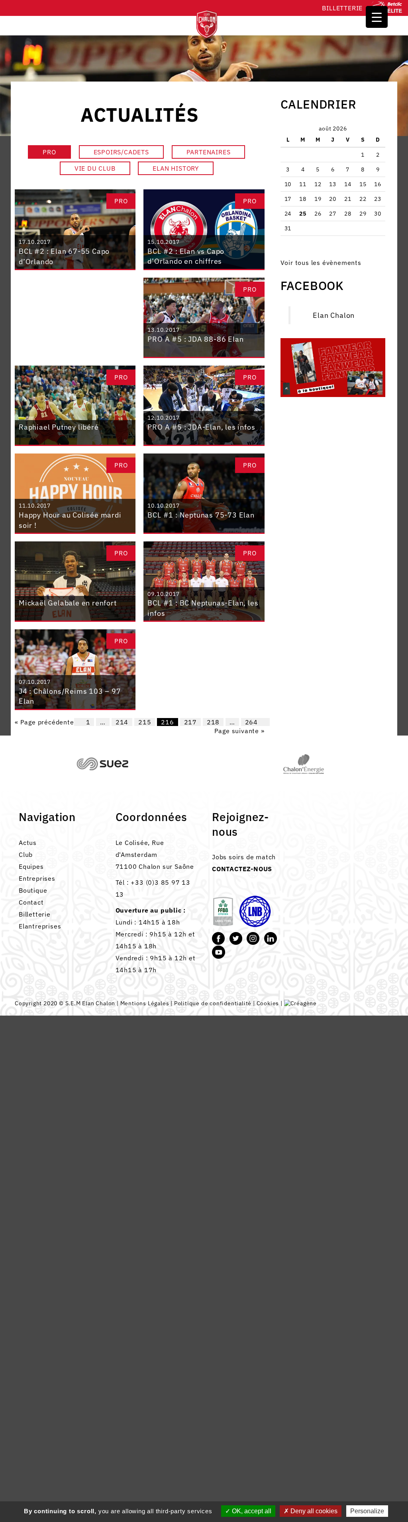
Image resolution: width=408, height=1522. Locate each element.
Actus (28, 843)
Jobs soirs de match (244, 857)
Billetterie (342, 8)
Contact (31, 902)
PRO (49, 152)
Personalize (367, 1511)
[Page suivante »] (266, 722)
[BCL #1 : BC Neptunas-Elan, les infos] (203, 581)
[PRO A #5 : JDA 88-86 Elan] (203, 317)
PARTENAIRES (208, 152)
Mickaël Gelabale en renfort (68, 602)
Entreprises (37, 878)
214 (122, 722)
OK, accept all (250, 1511)
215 (144, 722)
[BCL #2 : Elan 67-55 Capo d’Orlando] (75, 229)
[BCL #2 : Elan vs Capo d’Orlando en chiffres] (203, 229)
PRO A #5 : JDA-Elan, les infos (201, 427)
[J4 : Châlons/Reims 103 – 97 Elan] (75, 669)
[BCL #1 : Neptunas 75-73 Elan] (203, 493)
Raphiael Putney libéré (59, 427)
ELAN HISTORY (176, 168)
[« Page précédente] (78, 722)
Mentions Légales (144, 1003)
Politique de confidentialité (212, 1003)
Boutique (33, 890)
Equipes (31, 866)
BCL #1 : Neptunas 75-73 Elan (200, 515)
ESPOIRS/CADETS (121, 152)
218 (213, 722)
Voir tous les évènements (320, 263)
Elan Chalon (334, 315)
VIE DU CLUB (95, 168)
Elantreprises (40, 926)
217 (190, 722)
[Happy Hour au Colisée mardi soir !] (75, 493)
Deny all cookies (313, 1511)
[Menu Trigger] (377, 17)
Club (26, 854)
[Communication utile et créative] (300, 1003)
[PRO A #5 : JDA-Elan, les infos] (203, 405)
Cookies (268, 1003)
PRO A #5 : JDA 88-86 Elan (195, 339)
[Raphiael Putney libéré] (75, 405)
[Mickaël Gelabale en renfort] (75, 581)
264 (251, 722)
